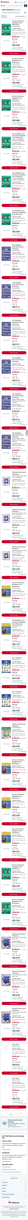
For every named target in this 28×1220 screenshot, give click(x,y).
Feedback (26, 432)
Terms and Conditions (14, 1208)
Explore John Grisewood (14, 1126)
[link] (25, 12)
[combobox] (16, 5)
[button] (22, 50)
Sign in (21, 2)
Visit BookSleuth (6, 1161)
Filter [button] (5, 16)
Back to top (14, 1178)
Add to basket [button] (14, 53)
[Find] (25, 5)
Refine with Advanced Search (11, 12)
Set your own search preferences (11, 1172)
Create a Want (6, 1149)
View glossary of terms (8, 1169)
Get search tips (6, 1167)
